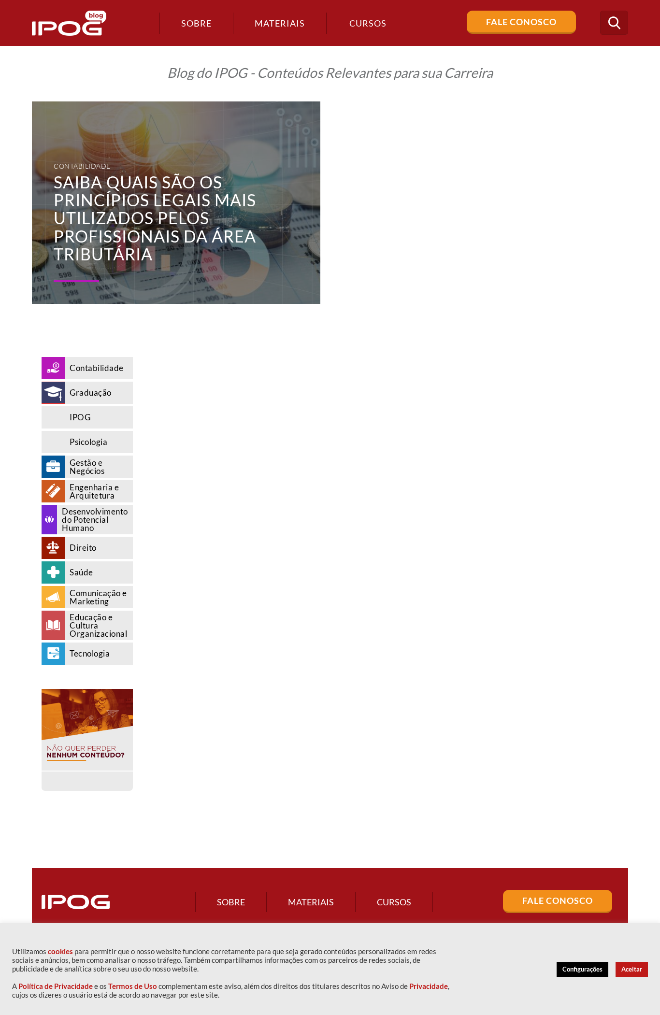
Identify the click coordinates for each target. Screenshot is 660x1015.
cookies (60, 951)
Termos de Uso (132, 986)
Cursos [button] (368, 23)
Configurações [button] (582, 969)
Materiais (280, 23)
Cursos (394, 902)
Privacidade (428, 986)
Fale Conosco (521, 21)
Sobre (196, 23)
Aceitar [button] (631, 969)
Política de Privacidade (55, 986)
